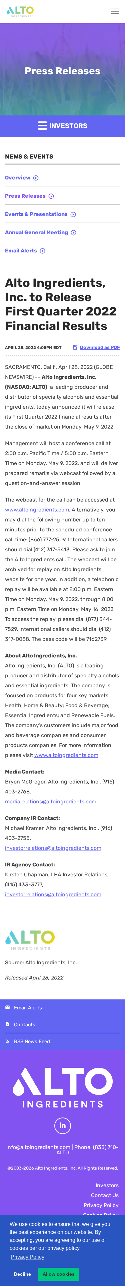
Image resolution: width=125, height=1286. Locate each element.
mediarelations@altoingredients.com (50, 801)
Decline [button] (22, 1274)
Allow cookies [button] (59, 1274)
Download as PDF (100, 347)
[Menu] (112, 11)
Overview (17, 177)
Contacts (24, 1025)
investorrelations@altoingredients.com (53, 848)
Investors (107, 1185)
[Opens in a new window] (62, 1125)
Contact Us (105, 1195)
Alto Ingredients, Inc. (56, 1168)
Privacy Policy (101, 1205)
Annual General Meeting (36, 232)
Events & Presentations (36, 214)
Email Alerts (21, 250)
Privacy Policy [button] (27, 1257)
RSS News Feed (32, 1042)
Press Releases (25, 196)
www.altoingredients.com (37, 510)
